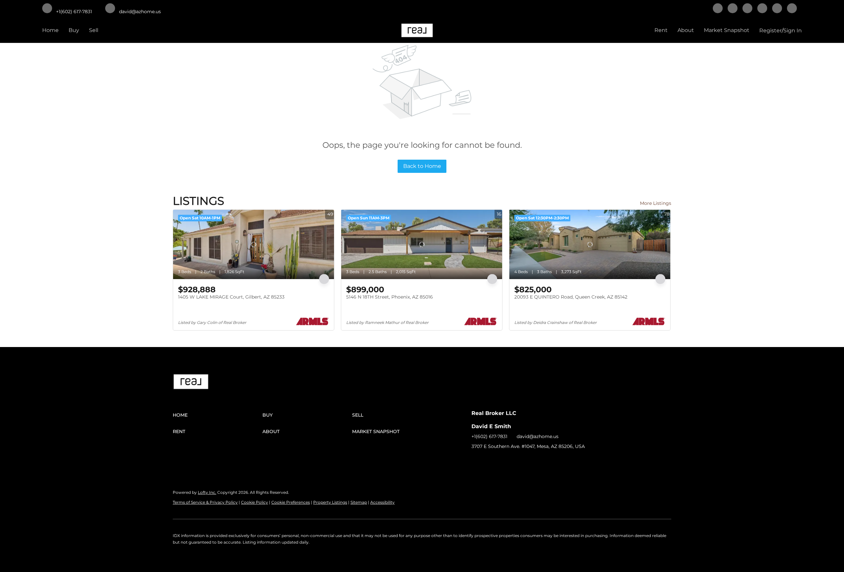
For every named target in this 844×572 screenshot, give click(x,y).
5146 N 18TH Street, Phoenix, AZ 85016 (389, 297)
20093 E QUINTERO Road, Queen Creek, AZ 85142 (570, 297)
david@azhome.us (537, 436)
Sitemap (358, 502)
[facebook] (718, 9)
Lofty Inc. (207, 492)
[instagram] (777, 9)
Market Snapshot (726, 30)
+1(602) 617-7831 (489, 436)
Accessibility (382, 502)
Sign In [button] (792, 30)
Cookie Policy (254, 502)
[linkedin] (733, 9)
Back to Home (422, 166)
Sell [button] (93, 30)
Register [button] (770, 30)
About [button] (686, 30)
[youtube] (792, 9)
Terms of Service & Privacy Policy (205, 502)
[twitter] (747, 9)
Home (50, 30)
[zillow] (762, 9)
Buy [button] (74, 30)
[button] (217, 415)
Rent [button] (661, 30)
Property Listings (330, 502)
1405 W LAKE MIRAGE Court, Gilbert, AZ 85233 (231, 297)
